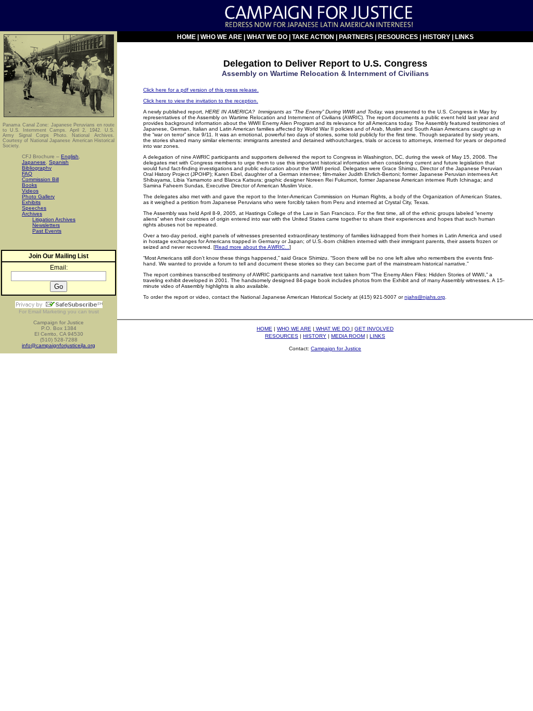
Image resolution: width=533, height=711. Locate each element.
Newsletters (46, 225)
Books (29, 185)
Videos (30, 191)
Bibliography (37, 168)
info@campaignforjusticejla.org (58, 345)
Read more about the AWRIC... (252, 247)
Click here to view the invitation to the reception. (200, 101)
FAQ (27, 173)
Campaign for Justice (336, 348)
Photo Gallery (38, 196)
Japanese (34, 162)
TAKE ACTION (314, 37)
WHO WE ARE (221, 37)
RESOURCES (398, 37)
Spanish (59, 162)
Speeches (34, 208)
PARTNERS (356, 37)
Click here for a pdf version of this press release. (201, 90)
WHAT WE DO (267, 37)
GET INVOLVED (374, 329)
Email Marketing (47, 311)
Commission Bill (40, 179)
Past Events (46, 231)
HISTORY (436, 37)
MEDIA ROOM (348, 336)
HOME (186, 37)
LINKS (464, 37)
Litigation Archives (53, 219)
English (70, 156)
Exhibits (31, 202)
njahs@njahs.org (424, 297)
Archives (32, 214)
